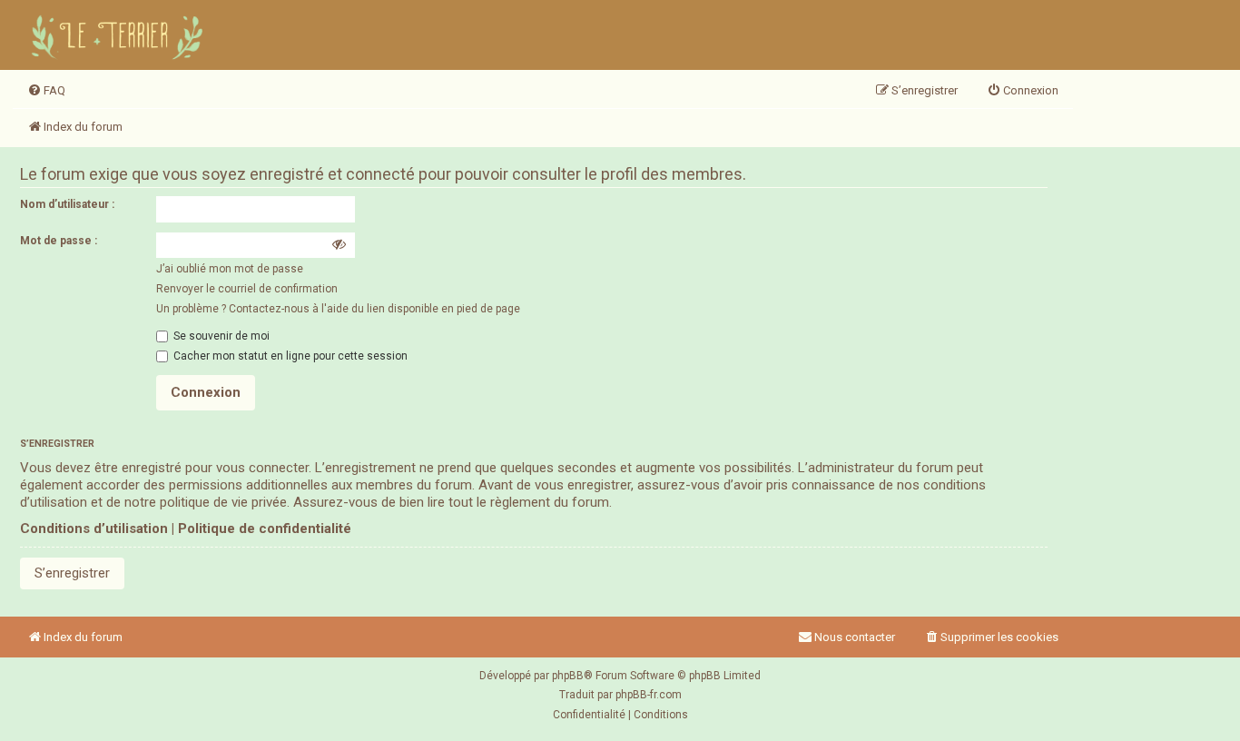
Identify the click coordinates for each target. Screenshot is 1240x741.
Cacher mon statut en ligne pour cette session (289, 356)
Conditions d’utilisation (94, 528)
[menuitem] (46, 91)
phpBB (568, 675)
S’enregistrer (72, 573)
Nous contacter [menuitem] (854, 637)
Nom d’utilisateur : (67, 204)
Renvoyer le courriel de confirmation (247, 288)
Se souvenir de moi (220, 336)
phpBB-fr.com (648, 694)
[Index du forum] (119, 35)
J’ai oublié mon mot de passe (229, 268)
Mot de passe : (58, 240)
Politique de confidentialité (264, 528)
